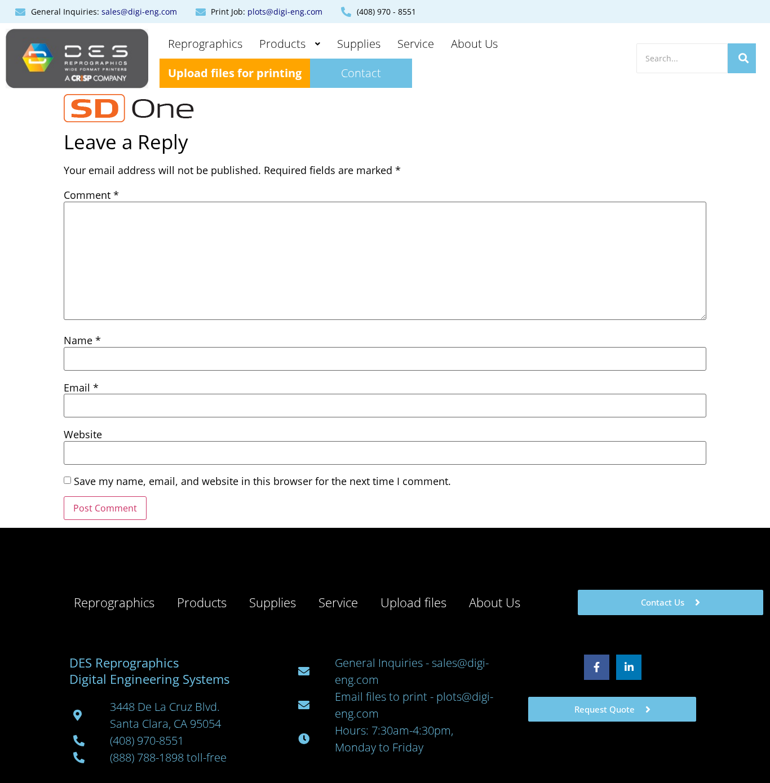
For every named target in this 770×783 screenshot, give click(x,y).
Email (81, 387)
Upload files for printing (235, 73)
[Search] (742, 58)
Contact (361, 73)
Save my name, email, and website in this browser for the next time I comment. (262, 481)
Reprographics (205, 43)
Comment (91, 195)
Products (282, 43)
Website (83, 434)
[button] (290, 44)
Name (82, 340)
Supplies (358, 43)
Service (415, 43)
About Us (474, 43)
